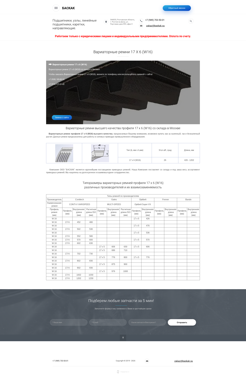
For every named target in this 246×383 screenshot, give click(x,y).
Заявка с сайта (62, 117)
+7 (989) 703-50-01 (155, 20)
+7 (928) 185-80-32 (56, 79)
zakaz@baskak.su (155, 25)
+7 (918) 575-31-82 (56, 84)
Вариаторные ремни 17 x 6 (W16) (70, 64)
